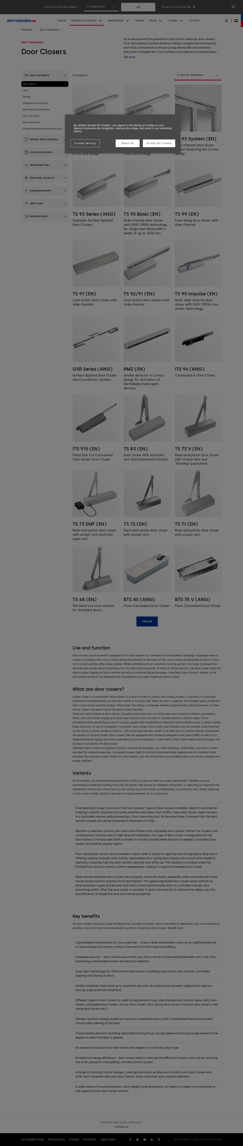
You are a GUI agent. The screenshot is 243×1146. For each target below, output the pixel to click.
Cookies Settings (85, 143)
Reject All (128, 143)
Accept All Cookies (159, 143)
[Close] (175, 119)
